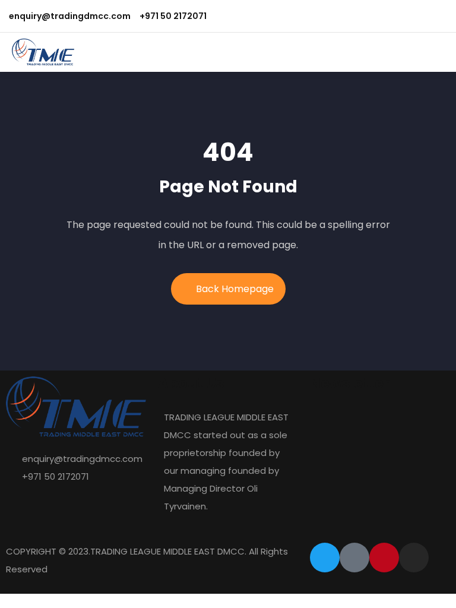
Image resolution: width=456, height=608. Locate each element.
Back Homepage (235, 289)
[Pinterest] (384, 557)
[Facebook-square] (354, 557)
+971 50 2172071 (173, 16)
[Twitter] (325, 557)
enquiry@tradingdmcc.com (70, 16)
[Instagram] (414, 557)
